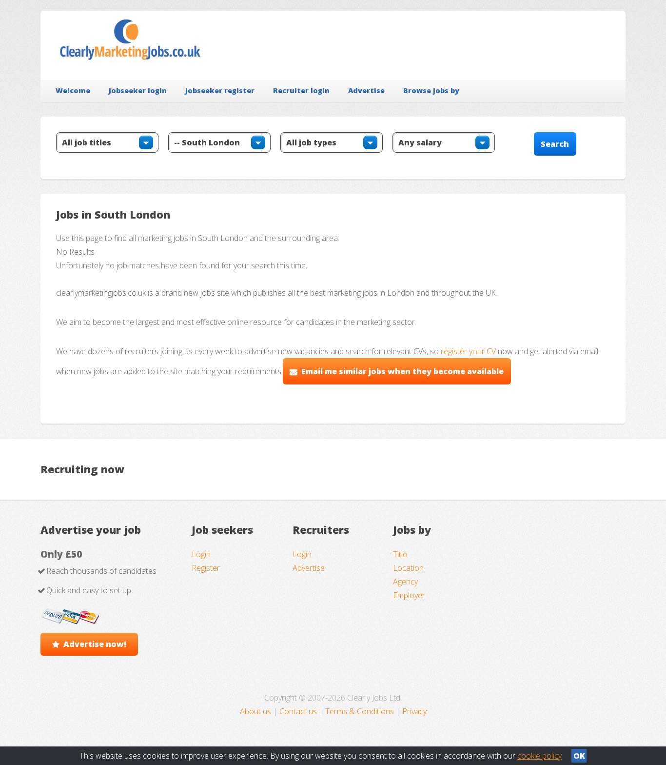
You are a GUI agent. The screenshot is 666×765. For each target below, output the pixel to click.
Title (400, 554)
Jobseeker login (138, 90)
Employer (409, 595)
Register (206, 568)
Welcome (73, 90)
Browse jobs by (431, 90)
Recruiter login (301, 90)
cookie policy (539, 755)
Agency (405, 581)
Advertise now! (94, 644)
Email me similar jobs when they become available (402, 371)
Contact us (299, 711)
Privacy (414, 711)
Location (408, 568)
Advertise (366, 90)
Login (201, 554)
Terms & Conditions (359, 711)
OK (579, 755)
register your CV (468, 351)
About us (256, 711)
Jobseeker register (220, 90)
